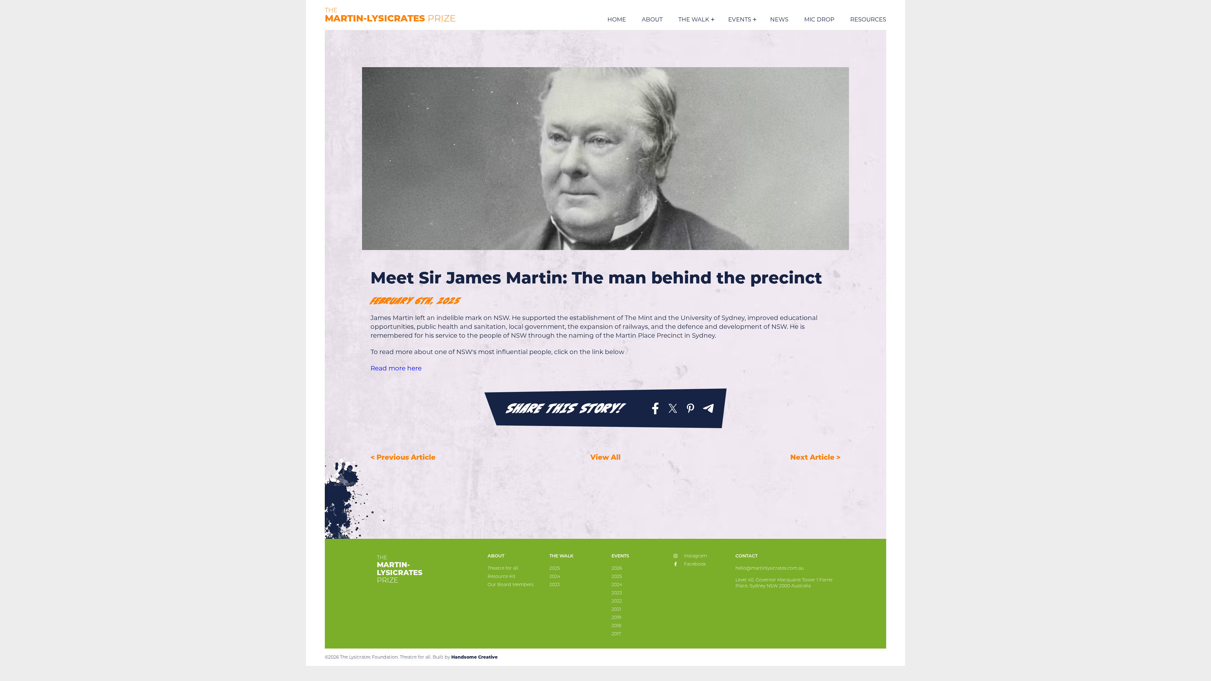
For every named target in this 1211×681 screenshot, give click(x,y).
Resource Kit (502, 576)
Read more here (396, 368)
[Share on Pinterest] (690, 408)
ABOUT (652, 19)
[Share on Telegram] (708, 408)
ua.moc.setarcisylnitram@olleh (769, 568)
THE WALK (693, 20)
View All (605, 457)
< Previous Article (403, 457)
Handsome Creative (474, 657)
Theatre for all (503, 568)
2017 (616, 634)
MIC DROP (819, 19)
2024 (554, 576)
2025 (554, 568)
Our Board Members (511, 584)
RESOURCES (868, 19)
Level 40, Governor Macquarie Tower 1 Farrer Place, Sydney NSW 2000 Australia (784, 583)
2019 (616, 617)
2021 (616, 609)
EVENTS (739, 20)
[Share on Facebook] (655, 408)
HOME (616, 19)
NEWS (779, 19)
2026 (616, 568)
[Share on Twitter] (673, 408)
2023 (554, 584)
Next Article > (815, 457)
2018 (616, 625)
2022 (616, 601)
